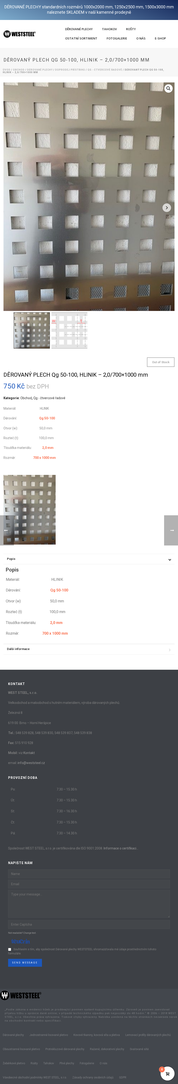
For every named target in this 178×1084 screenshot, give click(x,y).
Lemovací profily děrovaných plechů (148, 1035)
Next (166, 207)
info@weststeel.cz (31, 763)
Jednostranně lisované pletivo (48, 1035)
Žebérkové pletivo (14, 1063)
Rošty (131, 29)
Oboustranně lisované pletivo (21, 1049)
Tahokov (109, 29)
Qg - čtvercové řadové (105, 70)
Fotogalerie (117, 38)
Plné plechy (67, 1063)
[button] (168, 88)
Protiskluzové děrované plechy (64, 1049)
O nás (141, 38)
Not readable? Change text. (22, 933)
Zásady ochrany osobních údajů (93, 1077)
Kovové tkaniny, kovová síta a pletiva (96, 1035)
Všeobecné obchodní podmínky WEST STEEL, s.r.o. (35, 1077)
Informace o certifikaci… (121, 848)
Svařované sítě (139, 1049)
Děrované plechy (79, 29)
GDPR (122, 1077)
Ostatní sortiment (81, 38)
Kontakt (29, 753)
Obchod (19, 70)
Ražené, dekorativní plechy (107, 1049)
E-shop (160, 38)
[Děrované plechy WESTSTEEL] (21, 995)
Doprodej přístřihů (70, 70)
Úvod (6, 70)
